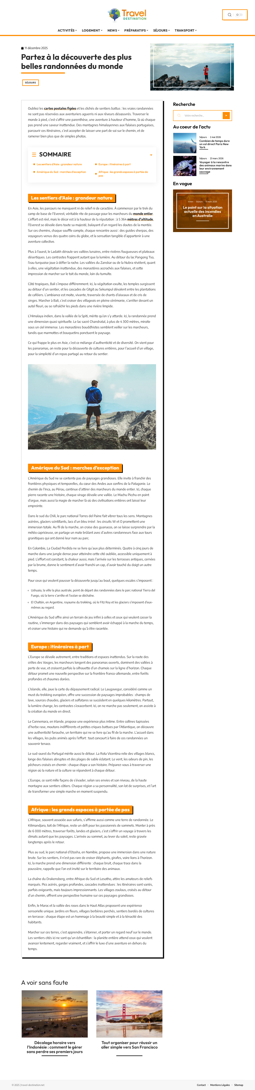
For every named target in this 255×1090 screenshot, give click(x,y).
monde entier (143, 214)
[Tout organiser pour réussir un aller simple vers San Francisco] (129, 1014)
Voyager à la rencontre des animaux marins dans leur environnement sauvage (215, 166)
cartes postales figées (60, 108)
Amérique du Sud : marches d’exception (61, 172)
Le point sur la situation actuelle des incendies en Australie (202, 211)
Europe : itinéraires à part (115, 164)
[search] (229, 15)
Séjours (30, 82)
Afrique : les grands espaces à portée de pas (123, 173)
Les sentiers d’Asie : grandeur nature (59, 164)
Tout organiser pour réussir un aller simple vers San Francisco (129, 1045)
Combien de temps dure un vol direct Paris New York (214, 144)
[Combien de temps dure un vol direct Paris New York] (185, 143)
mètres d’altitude (140, 219)
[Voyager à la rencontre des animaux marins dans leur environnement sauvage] (185, 166)
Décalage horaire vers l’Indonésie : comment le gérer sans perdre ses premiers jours (55, 1047)
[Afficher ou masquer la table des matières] (111, 155)
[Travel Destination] (127, 15)
